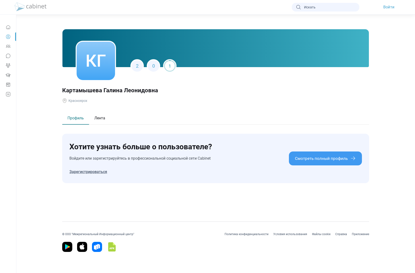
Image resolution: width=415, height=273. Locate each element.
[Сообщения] (8, 56)
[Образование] (8, 75)
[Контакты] (8, 46)
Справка (341, 234)
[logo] (30, 7)
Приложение (360, 234)
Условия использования (290, 234)
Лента (99, 118)
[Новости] (8, 27)
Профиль (75, 118)
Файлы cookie (321, 234)
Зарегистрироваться (88, 171)
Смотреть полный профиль (321, 158)
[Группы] (8, 65)
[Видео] (8, 94)
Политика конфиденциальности (247, 234)
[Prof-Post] (8, 84)
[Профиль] (8, 36)
